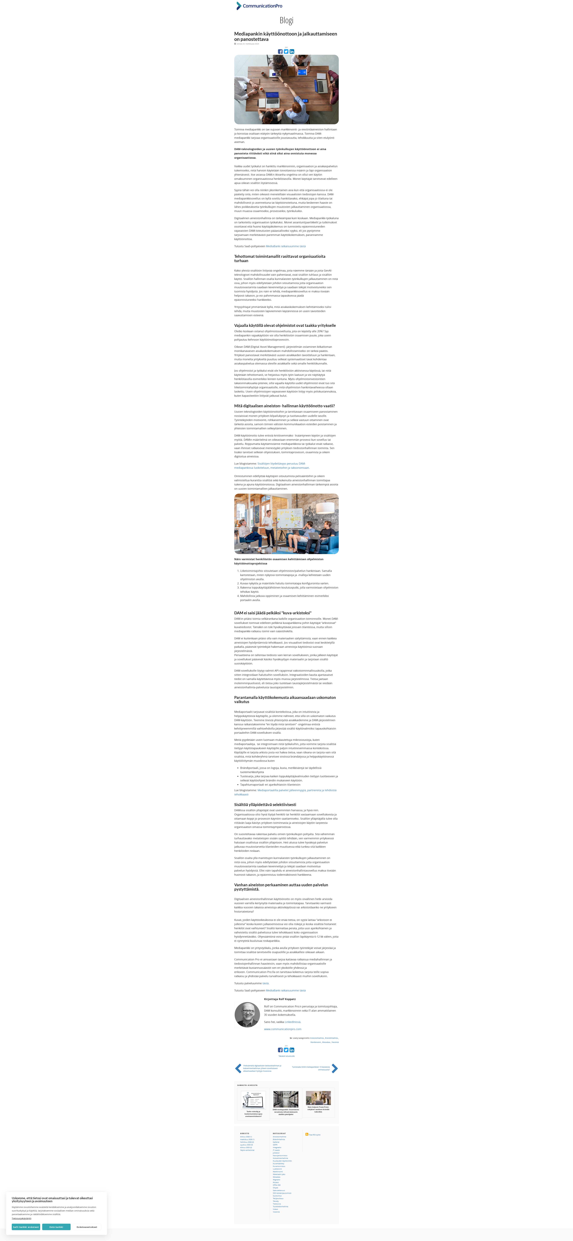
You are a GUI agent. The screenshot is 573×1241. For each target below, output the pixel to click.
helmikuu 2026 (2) (247, 1142)
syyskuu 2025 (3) (246, 1145)
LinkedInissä (292, 1022)
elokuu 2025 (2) (246, 1147)
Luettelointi (277, 1169)
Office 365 (277, 1185)
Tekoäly (276, 1201)
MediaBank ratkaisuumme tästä (286, 246)
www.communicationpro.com (282, 1029)
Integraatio (277, 1147)
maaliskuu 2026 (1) (247, 1139)
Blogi (287, 20)
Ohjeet (275, 1188)
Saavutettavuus (279, 1190)
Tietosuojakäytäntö (21, 1218)
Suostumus (277, 1196)
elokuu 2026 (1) (246, 1137)
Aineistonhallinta (317, 1038)
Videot (275, 1209)
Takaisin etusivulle (287, 1056)
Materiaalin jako (279, 1174)
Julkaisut (276, 1153)
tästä (265, 983)
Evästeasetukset (87, 1226)
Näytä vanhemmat (247, 1150)
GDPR (275, 1145)
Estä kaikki (56, 1226)
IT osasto (276, 1150)
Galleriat (276, 1142)
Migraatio (276, 1179)
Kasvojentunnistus (280, 1155)
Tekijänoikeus (278, 1198)
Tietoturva (277, 1204)
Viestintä (335, 1042)
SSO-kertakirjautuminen (282, 1193)
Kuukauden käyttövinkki (282, 1161)
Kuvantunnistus (279, 1166)
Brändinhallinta (331, 1038)
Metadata (326, 1042)
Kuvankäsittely (278, 1163)
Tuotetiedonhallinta (280, 1206)
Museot (276, 1182)
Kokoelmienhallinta (280, 1158)
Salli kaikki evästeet (26, 1226)
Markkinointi (316, 1042)
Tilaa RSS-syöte (314, 1135)
